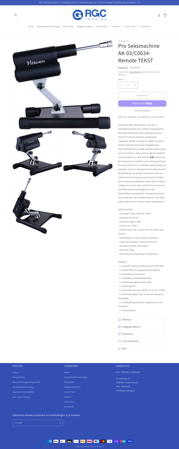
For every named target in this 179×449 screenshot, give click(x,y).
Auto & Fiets (69, 392)
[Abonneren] (60, 423)
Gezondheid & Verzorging (75, 377)
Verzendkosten (135, 72)
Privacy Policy (19, 377)
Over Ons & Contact (21, 397)
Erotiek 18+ (69, 406)
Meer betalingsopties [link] (142, 110)
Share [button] (124, 348)
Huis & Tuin (69, 402)
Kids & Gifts (69, 382)
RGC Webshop (85, 446)
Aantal (120, 79)
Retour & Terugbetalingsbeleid (26, 382)
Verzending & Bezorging (23, 387)
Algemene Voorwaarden (23, 392)
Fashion (67, 397)
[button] (16, 15)
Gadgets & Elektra (72, 387)
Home (15, 372)
